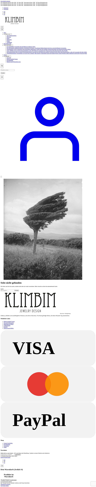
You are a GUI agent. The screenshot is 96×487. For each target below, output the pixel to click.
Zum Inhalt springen (5, 1)
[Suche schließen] (2, 77)
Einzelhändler (7, 444)
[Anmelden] (48, 175)
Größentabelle (7, 325)
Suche (2, 289)
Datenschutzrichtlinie (9, 328)
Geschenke (6, 446)
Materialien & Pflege (8, 324)
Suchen (2, 73)
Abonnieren (17, 454)
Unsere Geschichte (8, 443)
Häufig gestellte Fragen (9, 321)
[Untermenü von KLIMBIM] (10, 56)
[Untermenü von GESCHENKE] (12, 45)
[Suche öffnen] (2, 66)
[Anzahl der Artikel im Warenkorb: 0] (1, 177)
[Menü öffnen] (2, 27)
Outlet (5, 447)
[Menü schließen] (2, 29)
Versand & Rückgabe (9, 323)
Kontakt (5, 327)
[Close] (2, 466)
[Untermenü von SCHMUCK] (11, 34)
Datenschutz (3, 457)
